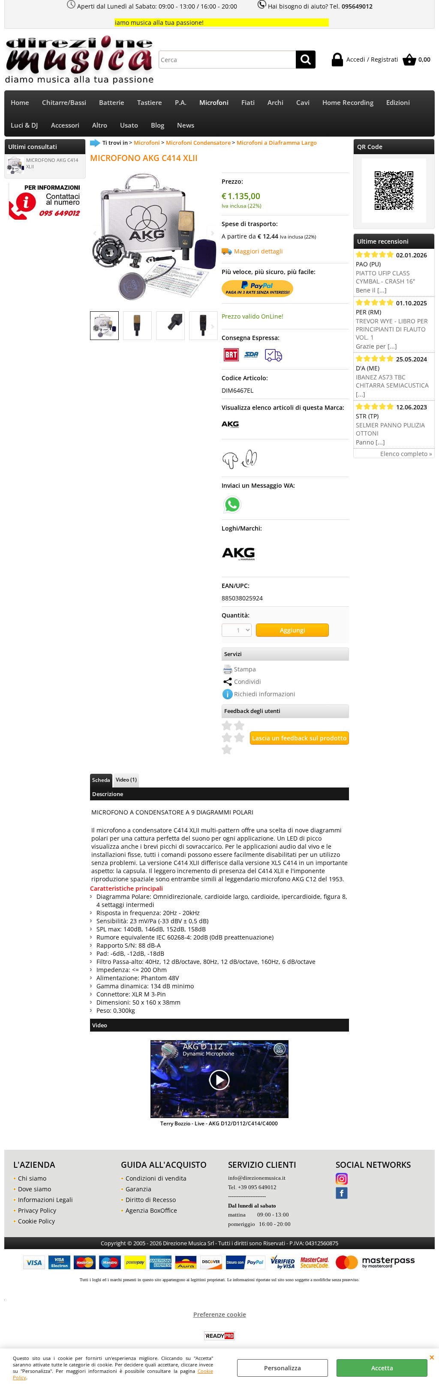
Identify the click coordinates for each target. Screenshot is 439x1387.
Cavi (303, 102)
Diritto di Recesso (151, 1200)
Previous (95, 326)
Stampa (245, 669)
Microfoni (214, 102)
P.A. (180, 102)
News (185, 125)
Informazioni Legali (45, 1200)
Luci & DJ (24, 125)
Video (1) (126, 779)
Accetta (382, 1368)
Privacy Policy (37, 1210)
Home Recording (347, 102)
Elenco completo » (406, 454)
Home (20, 102)
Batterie (111, 102)
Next (211, 326)
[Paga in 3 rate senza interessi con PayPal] (257, 295)
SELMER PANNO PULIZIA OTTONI (390, 429)
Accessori (65, 125)
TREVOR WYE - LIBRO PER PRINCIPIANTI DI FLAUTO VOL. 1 (392, 329)
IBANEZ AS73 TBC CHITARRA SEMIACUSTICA (392, 381)
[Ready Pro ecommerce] (219, 1336)
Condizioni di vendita (156, 1178)
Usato (129, 125)
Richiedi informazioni (264, 694)
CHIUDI (432, 1357)
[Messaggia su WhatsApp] (232, 504)
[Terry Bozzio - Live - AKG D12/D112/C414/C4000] (219, 1080)
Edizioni (398, 102)
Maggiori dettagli (258, 251)
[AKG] (230, 431)
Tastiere (149, 102)
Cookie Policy (36, 1221)
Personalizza (282, 1368)
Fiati (248, 102)
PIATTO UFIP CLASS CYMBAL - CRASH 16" (385, 277)
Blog (157, 125)
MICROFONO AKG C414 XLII (52, 163)
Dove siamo (34, 1189)
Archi (275, 102)
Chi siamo (32, 1178)
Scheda (101, 779)
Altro (99, 125)
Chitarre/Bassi (64, 102)
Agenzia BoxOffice (151, 1210)
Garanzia (138, 1189)
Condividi (247, 681)
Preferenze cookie (219, 1314)
